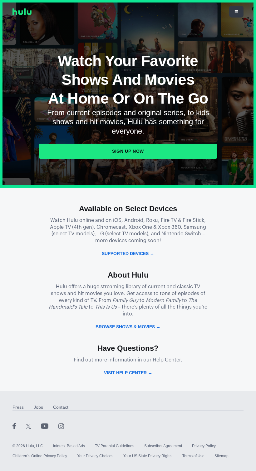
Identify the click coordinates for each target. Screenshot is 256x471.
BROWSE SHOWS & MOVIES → (128, 326)
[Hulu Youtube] (49, 426)
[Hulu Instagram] (61, 426)
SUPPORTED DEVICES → (128, 253)
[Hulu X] (33, 426)
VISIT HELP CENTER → (128, 372)
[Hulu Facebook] (19, 426)
